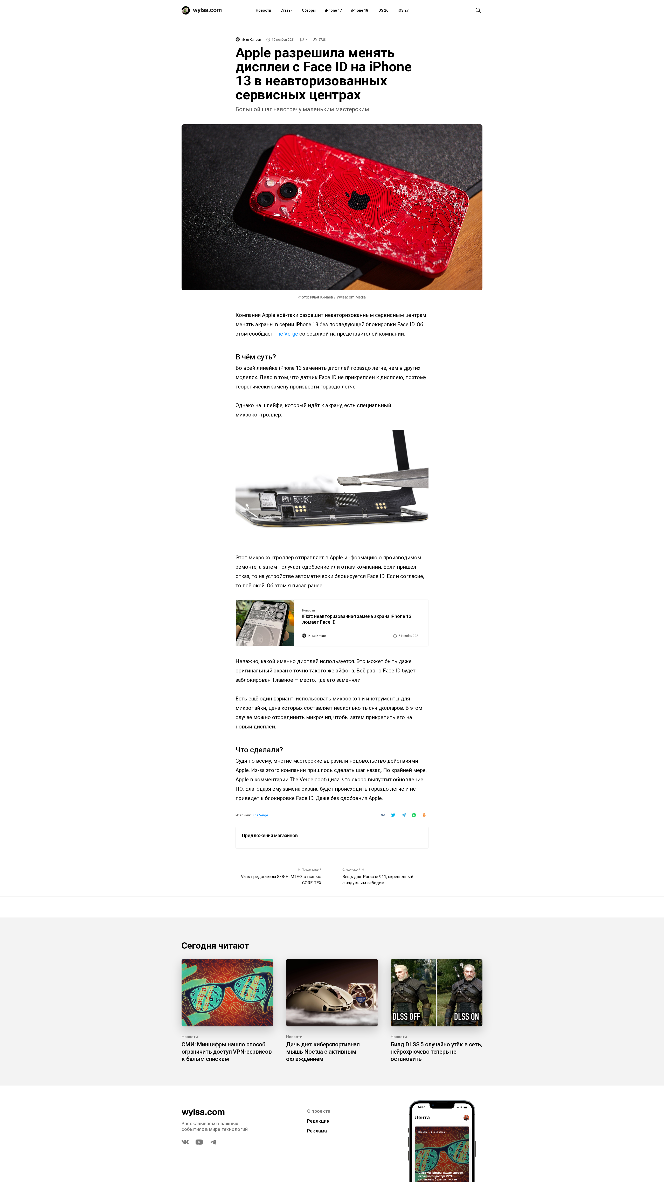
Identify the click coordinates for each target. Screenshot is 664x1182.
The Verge (286, 334)
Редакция (318, 1121)
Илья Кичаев (251, 39)
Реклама (317, 1131)
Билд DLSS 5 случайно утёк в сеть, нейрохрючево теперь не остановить (436, 1051)
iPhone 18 (359, 10)
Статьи (286, 10)
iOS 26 (382, 10)
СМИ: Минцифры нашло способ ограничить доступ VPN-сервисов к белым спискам (227, 1051)
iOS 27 (403, 10)
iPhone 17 (333, 10)
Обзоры (309, 10)
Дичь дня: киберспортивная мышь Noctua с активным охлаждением (323, 1051)
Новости (263, 10)
